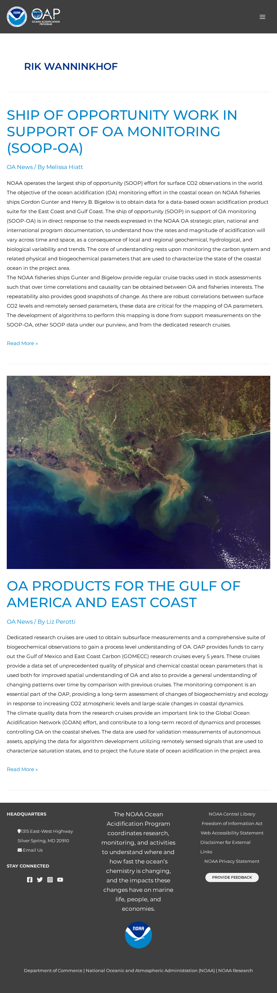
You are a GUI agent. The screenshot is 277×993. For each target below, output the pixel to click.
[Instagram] (50, 880)
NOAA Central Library (232, 814)
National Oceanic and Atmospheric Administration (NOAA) (150, 970)
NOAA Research (235, 970)
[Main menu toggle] (263, 17)
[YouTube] (60, 880)
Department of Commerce (53, 970)
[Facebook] (30, 880)
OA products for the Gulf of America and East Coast (124, 594)
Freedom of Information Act (232, 823)
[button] (232, 877)
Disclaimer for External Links (225, 847)
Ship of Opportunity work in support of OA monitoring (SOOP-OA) (122, 131)
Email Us (32, 850)
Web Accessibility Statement (232, 832)
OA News (20, 167)
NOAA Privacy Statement (231, 861)
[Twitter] (40, 880)
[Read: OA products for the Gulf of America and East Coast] (138, 472)
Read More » (22, 342)
